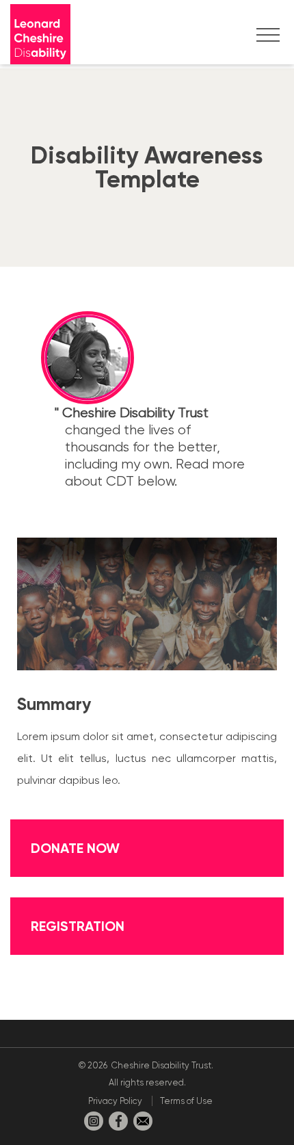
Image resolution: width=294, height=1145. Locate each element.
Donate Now (75, 848)
